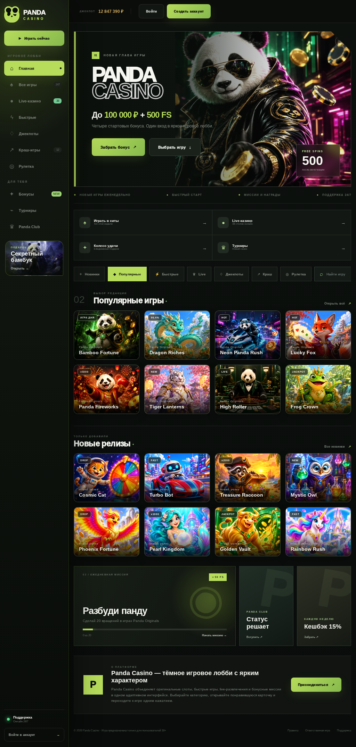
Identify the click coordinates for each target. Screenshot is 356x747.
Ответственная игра (317, 730)
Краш (264, 274)
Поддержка (344, 730)
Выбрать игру (175, 147)
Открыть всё (337, 303)
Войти (151, 11)
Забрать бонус (118, 147)
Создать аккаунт (189, 11)
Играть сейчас (34, 38)
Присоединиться (316, 685)
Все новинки (337, 446)
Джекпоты (231, 274)
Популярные (127, 274)
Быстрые (167, 274)
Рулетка (296, 274)
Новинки (89, 274)
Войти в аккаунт (34, 735)
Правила (293, 730)
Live (199, 274)
